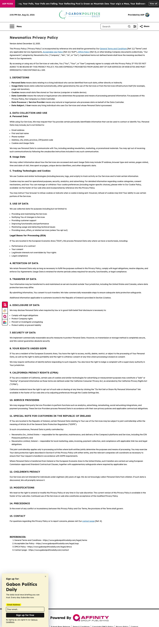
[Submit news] (5, 305)
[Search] (129, 26)
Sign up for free (25, 615)
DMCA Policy (83, 52)
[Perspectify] (5, 311)
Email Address (13, 604)
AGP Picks (7, 4)
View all (153, 3)
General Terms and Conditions (113, 48)
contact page (88, 521)
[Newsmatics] (5, 322)
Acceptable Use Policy (53, 52)
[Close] (45, 576)
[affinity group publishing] (5, 316)
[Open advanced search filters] (135, 26)
